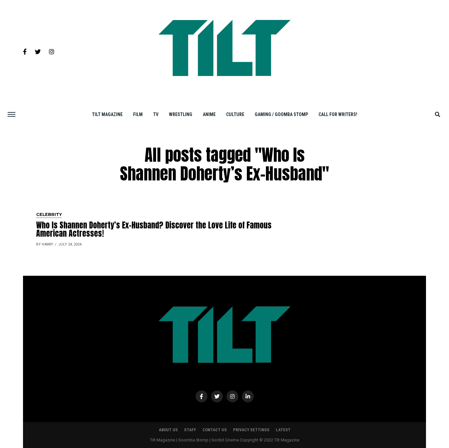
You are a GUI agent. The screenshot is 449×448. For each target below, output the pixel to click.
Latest (283, 429)
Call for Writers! (338, 114)
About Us (168, 429)
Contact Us (214, 429)
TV (155, 114)
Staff (190, 429)
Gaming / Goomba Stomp (281, 114)
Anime (209, 114)
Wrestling (180, 114)
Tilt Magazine (107, 114)
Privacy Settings (251, 429)
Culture (235, 114)
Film (138, 114)
